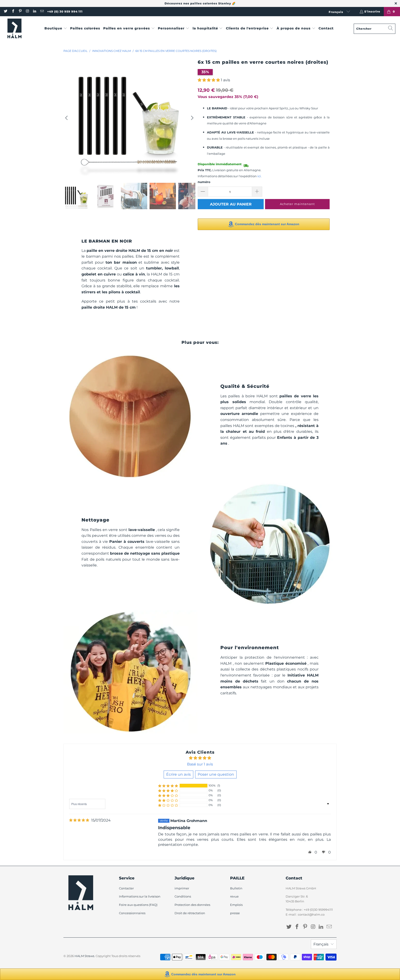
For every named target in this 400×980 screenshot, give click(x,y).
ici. (259, 176)
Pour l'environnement (249, 647)
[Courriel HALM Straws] (42, 11)
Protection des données (192, 905)
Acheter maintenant (297, 204)
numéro (204, 182)
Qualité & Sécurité (244, 386)
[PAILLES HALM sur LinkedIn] (34, 11)
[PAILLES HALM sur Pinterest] (20, 11)
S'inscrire (372, 11)
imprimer (182, 888)
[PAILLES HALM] (14, 29)
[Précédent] (67, 118)
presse (235, 913)
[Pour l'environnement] (130, 671)
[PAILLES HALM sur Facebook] (13, 11)
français (336, 12)
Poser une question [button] (216, 774)
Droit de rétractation (190, 913)
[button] (55, 29)
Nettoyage (95, 520)
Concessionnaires (132, 913)
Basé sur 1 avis (200, 764)
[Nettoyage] (269, 544)
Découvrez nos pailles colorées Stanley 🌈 (200, 3)
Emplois (236, 905)
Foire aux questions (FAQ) (138, 905)
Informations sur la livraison (139, 896)
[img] (79, 820)
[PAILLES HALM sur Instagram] (27, 11)
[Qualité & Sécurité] (130, 416)
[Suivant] (192, 118)
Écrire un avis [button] (178, 774)
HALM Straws (84, 956)
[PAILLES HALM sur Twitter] (5, 11)
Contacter (126, 888)
